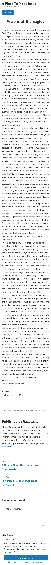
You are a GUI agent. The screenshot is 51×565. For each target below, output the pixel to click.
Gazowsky (8, 410)
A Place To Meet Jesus (19, 3)
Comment (41, 526)
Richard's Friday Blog (41, 410)
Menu (9, 12)
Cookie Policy (13, 552)
